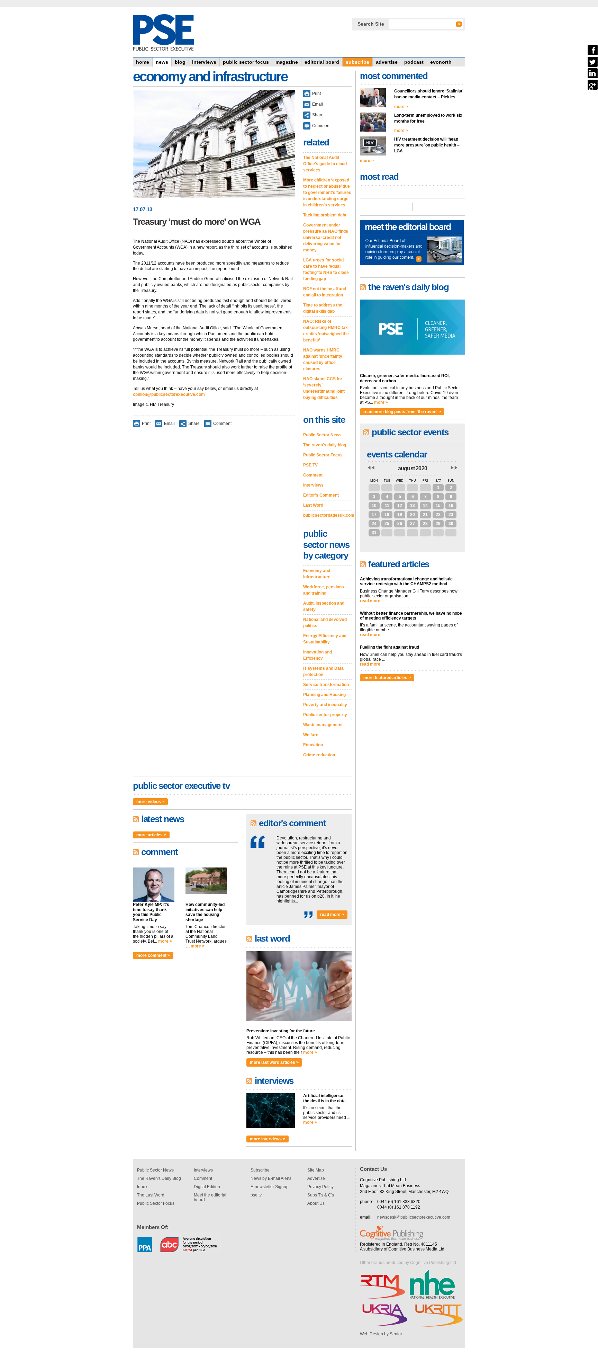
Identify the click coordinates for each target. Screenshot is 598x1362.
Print (146, 423)
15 (438, 505)
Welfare (310, 734)
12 (399, 505)
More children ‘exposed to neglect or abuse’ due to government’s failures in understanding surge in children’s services (327, 192)
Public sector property (325, 714)
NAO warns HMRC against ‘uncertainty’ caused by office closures (323, 359)
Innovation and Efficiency (317, 655)
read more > (332, 914)
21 (425, 514)
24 (374, 523)
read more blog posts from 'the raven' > (402, 411)
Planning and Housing (324, 694)
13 (412, 505)
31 (425, 487)
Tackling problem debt (324, 215)
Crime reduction (319, 755)
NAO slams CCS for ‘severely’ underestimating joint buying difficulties (324, 388)
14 (425, 505)
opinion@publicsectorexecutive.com (169, 394)
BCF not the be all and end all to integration (324, 291)
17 (374, 514)
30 (412, 487)
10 (374, 505)
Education (313, 744)
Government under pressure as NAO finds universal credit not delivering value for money (325, 237)
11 (387, 505)
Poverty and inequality (325, 704)
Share (194, 423)
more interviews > (267, 1139)
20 (412, 514)
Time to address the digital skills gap (322, 308)
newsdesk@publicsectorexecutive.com (413, 1217)
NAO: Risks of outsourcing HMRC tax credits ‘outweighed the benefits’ (326, 330)
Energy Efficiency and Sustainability (324, 638)
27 (374, 487)
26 (399, 523)
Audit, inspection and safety (323, 606)
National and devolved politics (325, 622)
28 (386, 487)
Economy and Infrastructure (316, 573)
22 (438, 514)
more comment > (153, 955)
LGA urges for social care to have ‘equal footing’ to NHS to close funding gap (326, 269)
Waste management (323, 724)
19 (399, 514)
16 (450, 505)
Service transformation (326, 684)
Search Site (370, 24)
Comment (222, 423)
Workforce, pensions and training (323, 590)
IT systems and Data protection (323, 671)
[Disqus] (214, 523)
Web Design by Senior (381, 1334)
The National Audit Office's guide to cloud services (325, 163)
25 (386, 523)
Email (169, 423)
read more (370, 600)
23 (450, 514)
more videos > (150, 801)
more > (165, 941)
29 (399, 487)
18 (386, 514)
